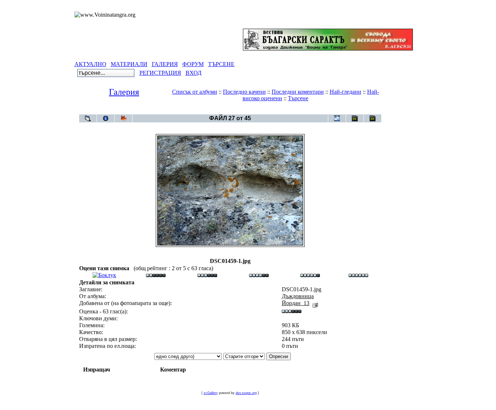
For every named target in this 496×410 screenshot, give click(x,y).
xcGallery (211, 393)
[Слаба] (156, 275)
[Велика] (358, 275)
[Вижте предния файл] (354, 118)
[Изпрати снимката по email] (337, 118)
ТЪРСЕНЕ (221, 64)
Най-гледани (345, 92)
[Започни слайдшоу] (123, 118)
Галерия (124, 92)
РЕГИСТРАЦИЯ (160, 73)
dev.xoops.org (246, 393)
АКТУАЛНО (90, 64)
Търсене (298, 98)
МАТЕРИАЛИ (129, 64)
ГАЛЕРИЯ (165, 64)
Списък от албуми (194, 92)
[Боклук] (104, 275)
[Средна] (207, 275)
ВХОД (194, 73)
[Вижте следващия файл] (372, 118)
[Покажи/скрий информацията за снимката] (105, 118)
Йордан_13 (295, 303)
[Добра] (259, 275)
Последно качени (244, 92)
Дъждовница (243, 110)
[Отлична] (310, 275)
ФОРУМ (193, 64)
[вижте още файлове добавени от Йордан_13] (315, 303)
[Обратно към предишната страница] (88, 118)
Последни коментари (298, 92)
